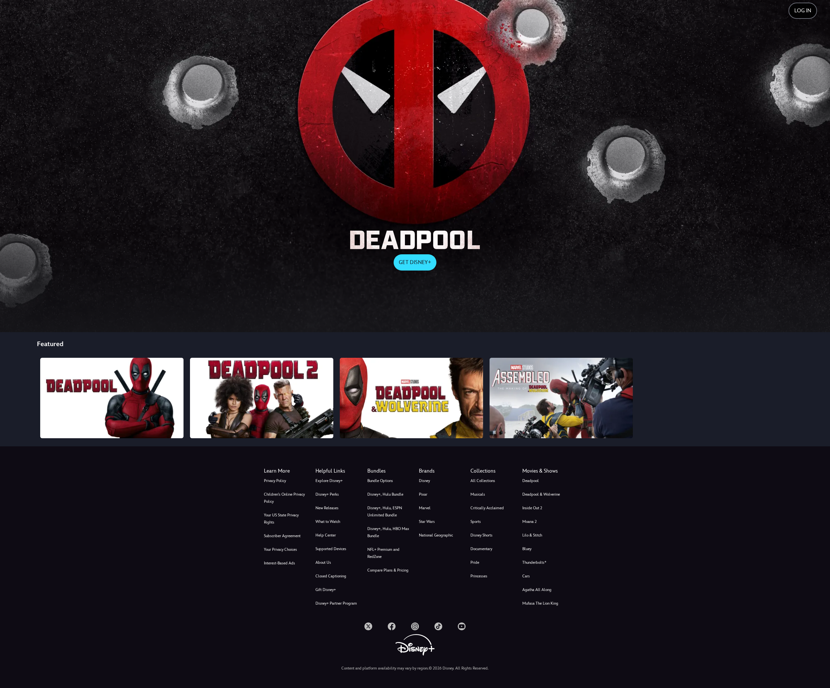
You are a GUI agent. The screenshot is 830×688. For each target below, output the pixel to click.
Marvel (425, 508)
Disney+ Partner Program (336, 603)
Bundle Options (380, 480)
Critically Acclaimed (487, 508)
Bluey (526, 549)
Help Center (325, 535)
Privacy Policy (275, 480)
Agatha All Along (536, 589)
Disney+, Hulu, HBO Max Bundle (388, 532)
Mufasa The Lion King (540, 603)
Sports (475, 521)
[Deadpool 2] (261, 398)
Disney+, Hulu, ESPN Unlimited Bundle (384, 511)
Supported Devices (330, 549)
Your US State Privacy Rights (281, 519)
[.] (368, 626)
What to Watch (327, 521)
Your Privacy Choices (280, 549)
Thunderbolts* (534, 562)
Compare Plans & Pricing (388, 570)
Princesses (478, 576)
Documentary (481, 549)
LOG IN (802, 10)
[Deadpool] (112, 398)
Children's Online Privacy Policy (284, 498)
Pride (474, 562)
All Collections (482, 480)
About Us (323, 562)
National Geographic (436, 535)
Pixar (423, 494)
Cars (526, 576)
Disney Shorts (481, 535)
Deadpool (530, 480)
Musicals (477, 494)
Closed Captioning (330, 576)
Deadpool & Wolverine (541, 494)
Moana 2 (529, 521)
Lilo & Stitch (532, 535)
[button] (337, 471)
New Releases (326, 508)
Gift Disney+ (325, 589)
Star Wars (427, 521)
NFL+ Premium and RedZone (383, 553)
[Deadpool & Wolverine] (411, 398)
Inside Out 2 (532, 508)
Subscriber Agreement (282, 536)
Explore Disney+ (329, 480)
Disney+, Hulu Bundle (385, 494)
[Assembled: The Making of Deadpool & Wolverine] (561, 398)
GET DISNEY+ (415, 262)
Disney (424, 480)
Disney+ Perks (327, 494)
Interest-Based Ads (279, 563)
